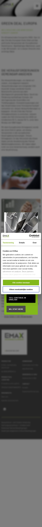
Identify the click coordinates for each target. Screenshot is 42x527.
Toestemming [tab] (8, 243)
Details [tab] (22, 243)
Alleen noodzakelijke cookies (21, 289)
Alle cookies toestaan (21, 282)
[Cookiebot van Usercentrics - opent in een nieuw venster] (29, 236)
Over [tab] (35, 243)
